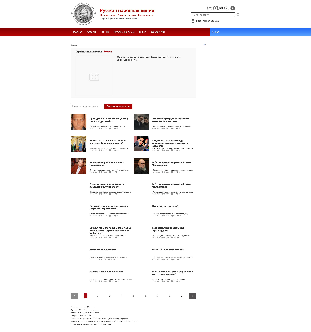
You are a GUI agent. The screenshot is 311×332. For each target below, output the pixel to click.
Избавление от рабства (103, 250)
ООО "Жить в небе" (105, 324)
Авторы (91, 32)
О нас (215, 32)
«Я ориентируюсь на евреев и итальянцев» (107, 163)
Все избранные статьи (118, 106)
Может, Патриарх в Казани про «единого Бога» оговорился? (108, 141)
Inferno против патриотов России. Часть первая (172, 163)
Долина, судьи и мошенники (106, 271)
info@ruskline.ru (93, 313)
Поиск (238, 15)
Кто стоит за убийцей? (165, 206)
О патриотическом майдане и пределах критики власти (107, 185)
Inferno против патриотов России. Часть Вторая (172, 185)
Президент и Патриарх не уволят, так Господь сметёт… (109, 120)
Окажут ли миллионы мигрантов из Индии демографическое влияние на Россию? (110, 230)
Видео (142, 32)
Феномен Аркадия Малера (168, 250)
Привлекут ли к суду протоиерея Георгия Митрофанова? (109, 207)
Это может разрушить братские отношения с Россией (170, 120)
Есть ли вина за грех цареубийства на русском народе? (172, 272)
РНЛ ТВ (105, 32)
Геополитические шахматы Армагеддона (168, 229)
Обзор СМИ (158, 32)
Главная (77, 32)
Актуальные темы (124, 32)
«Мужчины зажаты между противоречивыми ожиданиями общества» (171, 143)
